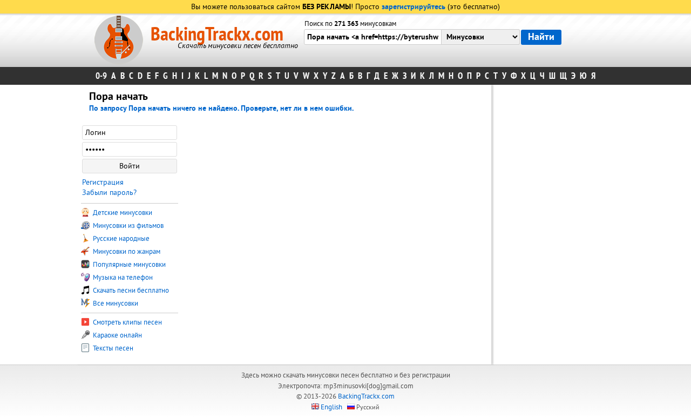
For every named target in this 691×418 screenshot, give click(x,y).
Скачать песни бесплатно (130, 290)
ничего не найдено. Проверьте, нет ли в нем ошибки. (263, 108)
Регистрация (103, 182)
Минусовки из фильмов (127, 226)
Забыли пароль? (109, 192)
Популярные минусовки (128, 264)
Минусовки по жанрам (125, 251)
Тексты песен (112, 348)
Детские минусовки (121, 213)
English (331, 407)
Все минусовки (114, 303)
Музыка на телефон (122, 277)
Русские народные (120, 238)
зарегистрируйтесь (413, 7)
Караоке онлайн (116, 335)
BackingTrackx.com (217, 34)
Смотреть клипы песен (126, 322)
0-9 (101, 76)
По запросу (131, 108)
